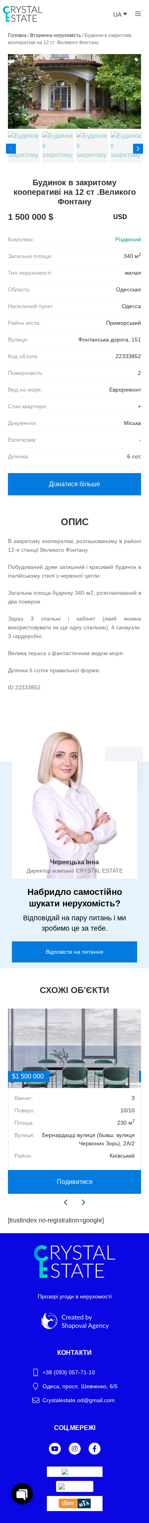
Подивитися (75, 1181)
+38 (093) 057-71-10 (69, 1372)
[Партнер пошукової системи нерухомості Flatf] (74, 1468)
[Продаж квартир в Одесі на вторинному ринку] (75, 1509)
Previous (11, 148)
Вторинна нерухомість (55, 35)
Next (138, 148)
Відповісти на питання (74, 952)
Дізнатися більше (74, 484)
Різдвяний (128, 239)
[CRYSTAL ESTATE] (22, 13)
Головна (17, 35)
